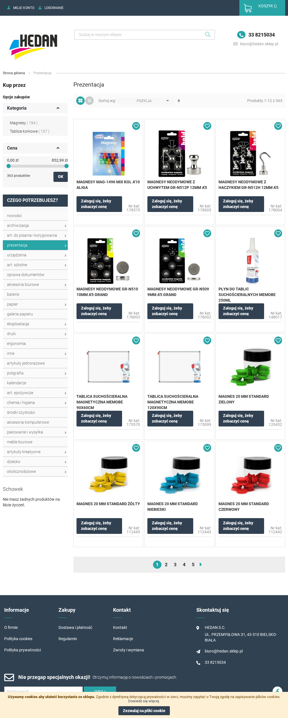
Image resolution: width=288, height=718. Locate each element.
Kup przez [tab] (14, 85)
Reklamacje (123, 638)
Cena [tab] (12, 148)
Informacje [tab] (16, 610)
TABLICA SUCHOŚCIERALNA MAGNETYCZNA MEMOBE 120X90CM (172, 402)
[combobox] (144, 35)
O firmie (11, 627)
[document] (144, 705)
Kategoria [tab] (17, 108)
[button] (136, 126)
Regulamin (67, 638)
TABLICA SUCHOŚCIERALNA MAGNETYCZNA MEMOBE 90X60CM (101, 402)
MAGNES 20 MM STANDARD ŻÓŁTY (108, 504)
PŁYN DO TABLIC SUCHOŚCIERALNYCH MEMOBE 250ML (247, 294)
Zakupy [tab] (66, 610)
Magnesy (24, 123)
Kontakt (120, 627)
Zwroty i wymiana (128, 650)
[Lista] (89, 100)
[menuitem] (35, 216)
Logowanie (54, 8)
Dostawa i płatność (75, 627)
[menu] (35, 344)
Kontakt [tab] (122, 610)
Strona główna (14, 73)
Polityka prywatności (22, 650)
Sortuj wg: (107, 100)
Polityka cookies (18, 638)
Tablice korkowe (30, 131)
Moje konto (23, 8)
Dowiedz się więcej (143, 701)
